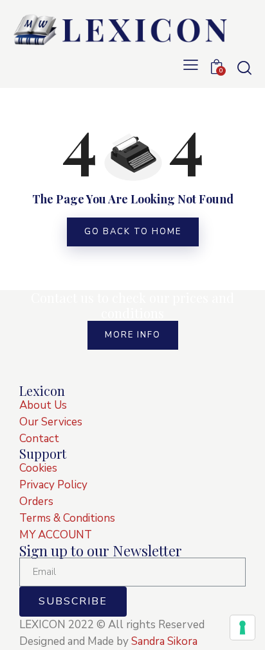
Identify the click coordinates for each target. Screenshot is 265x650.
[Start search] (244, 67)
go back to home (132, 231)
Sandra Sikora (164, 641)
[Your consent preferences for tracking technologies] (242, 627)
